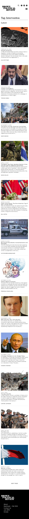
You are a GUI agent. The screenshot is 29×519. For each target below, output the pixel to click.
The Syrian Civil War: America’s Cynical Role (13, 126)
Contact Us (7, 508)
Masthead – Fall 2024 (11, 506)
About (6, 504)
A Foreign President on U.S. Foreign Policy (13, 356)
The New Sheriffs (6, 394)
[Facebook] (21, 6)
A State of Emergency (7, 88)
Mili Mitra (4, 214)
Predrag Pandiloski (7, 291)
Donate (6, 512)
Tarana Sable (5, 98)
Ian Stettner (5, 60)
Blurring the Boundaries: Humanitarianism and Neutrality (14, 243)
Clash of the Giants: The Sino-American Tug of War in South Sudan (14, 204)
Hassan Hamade (6, 365)
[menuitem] (16, 504)
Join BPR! (7, 510)
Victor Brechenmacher (8, 253)
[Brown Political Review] (9, 6)
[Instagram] (26, 6)
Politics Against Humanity (8, 281)
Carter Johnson (6, 403)
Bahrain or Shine (6, 468)
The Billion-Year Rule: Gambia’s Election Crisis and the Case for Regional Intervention (14, 165)
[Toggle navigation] (25, 9)
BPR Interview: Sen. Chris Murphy (10, 319)
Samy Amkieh (4, 136)
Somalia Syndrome (6, 50)
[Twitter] (24, 6)
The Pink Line (5, 432)
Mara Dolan (4, 175)
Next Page (14, 483)
